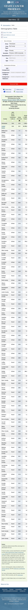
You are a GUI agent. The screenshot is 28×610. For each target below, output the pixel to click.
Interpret (8, 91)
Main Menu (12, 19)
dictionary (20, 575)
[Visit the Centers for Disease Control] (17, 1)
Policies (11, 589)
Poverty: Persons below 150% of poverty (14, 100)
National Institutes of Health (9, 599)
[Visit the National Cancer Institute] (10, 1)
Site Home (4, 589)
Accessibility (19, 589)
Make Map (8, 89)
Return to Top (5, 584)
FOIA (25, 589)
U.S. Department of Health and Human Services (13, 598)
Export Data (19, 91)
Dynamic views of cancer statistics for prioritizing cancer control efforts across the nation (14, 13)
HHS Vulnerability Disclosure (10, 591)
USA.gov (17, 601)
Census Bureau (5, 568)
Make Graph (19, 89)
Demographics (6, 25)
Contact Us (22, 591)
